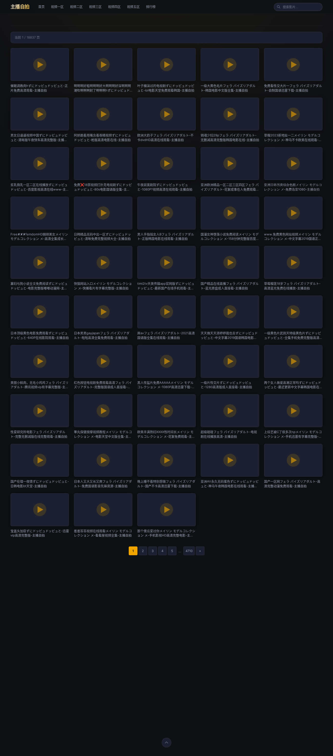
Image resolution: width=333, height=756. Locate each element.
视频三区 (95, 7)
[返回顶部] (166, 742)
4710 (189, 551)
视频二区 (76, 7)
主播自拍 (19, 7)
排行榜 (151, 7)
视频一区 (57, 7)
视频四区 (114, 7)
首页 (41, 7)
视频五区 (133, 7)
